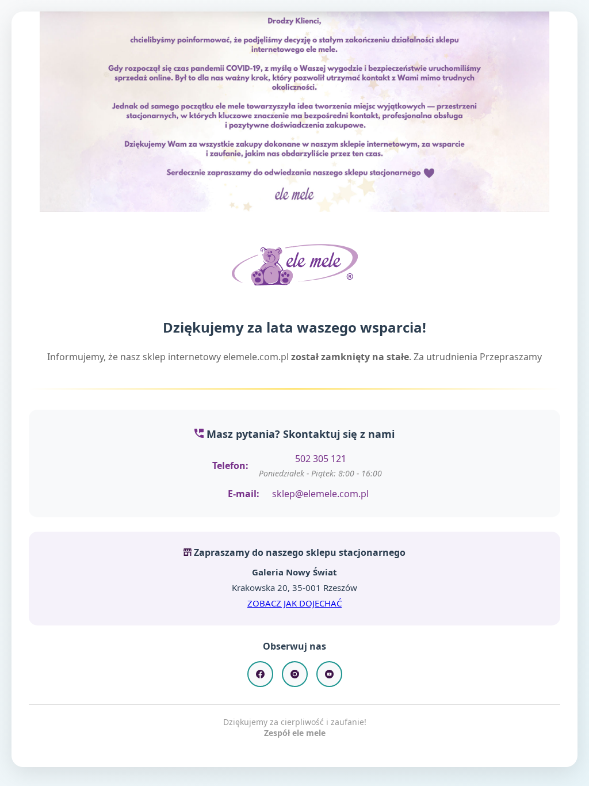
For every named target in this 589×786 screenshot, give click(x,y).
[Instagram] (295, 674)
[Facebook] (260, 674)
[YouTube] (329, 674)
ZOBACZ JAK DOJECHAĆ (294, 603)
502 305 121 (320, 458)
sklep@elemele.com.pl (320, 493)
